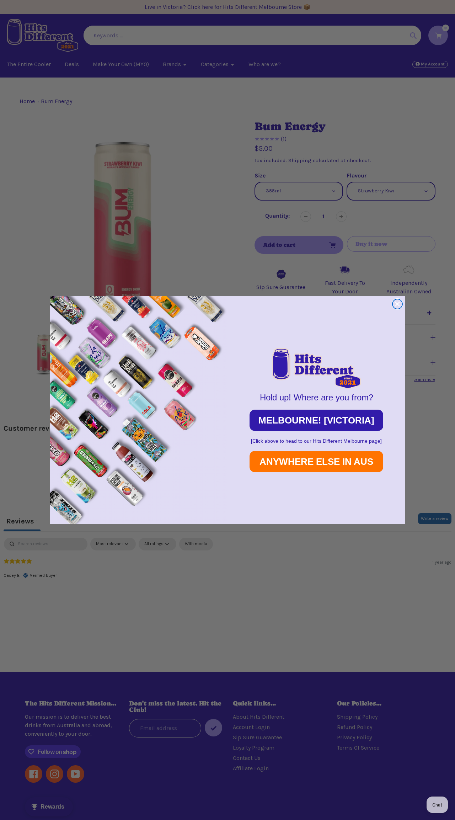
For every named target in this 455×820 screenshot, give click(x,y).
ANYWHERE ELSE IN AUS (316, 461)
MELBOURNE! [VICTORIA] (316, 420)
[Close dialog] (397, 304)
